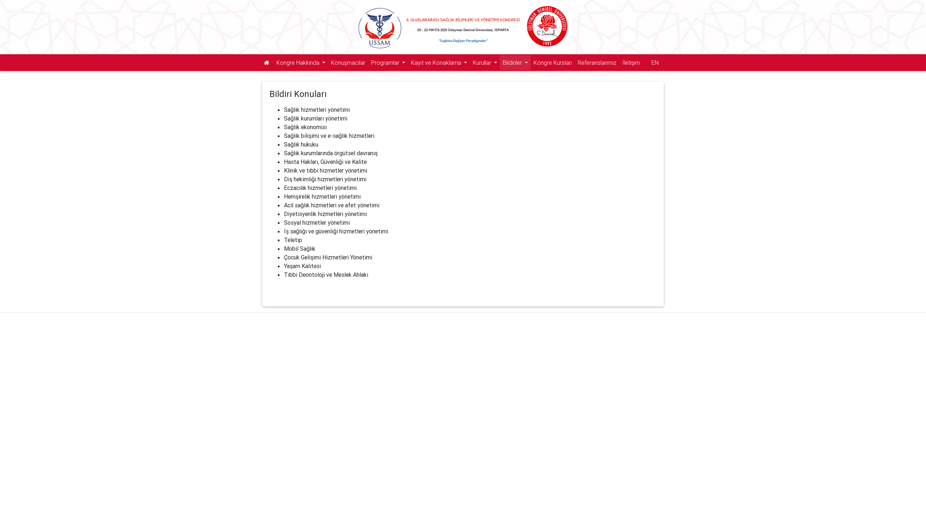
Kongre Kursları (553, 62)
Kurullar (483, 62)
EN (655, 62)
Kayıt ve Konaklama (437, 62)
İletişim (631, 62)
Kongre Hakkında (298, 62)
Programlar (386, 62)
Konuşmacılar (348, 62)
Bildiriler (513, 62)
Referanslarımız (597, 62)
